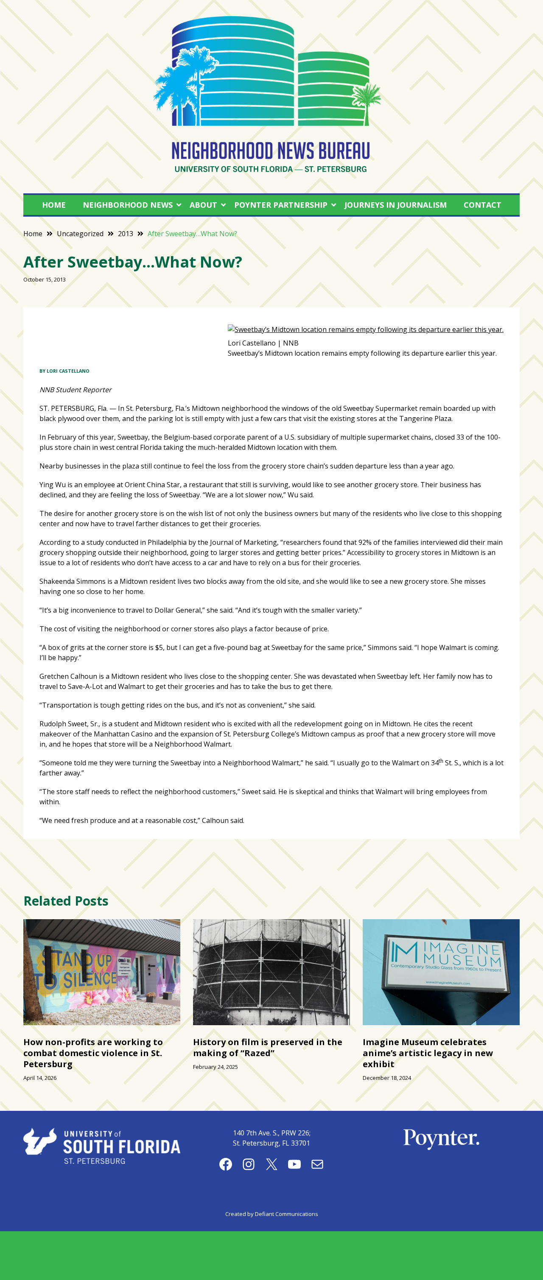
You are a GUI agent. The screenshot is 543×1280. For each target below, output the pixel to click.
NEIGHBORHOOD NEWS (128, 205)
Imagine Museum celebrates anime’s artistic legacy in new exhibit (428, 1053)
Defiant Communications (286, 1214)
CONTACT (482, 205)
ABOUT (203, 205)
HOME (54, 205)
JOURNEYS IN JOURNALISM (395, 205)
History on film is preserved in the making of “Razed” (267, 1047)
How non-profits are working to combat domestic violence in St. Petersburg (93, 1053)
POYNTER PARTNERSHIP (280, 205)
